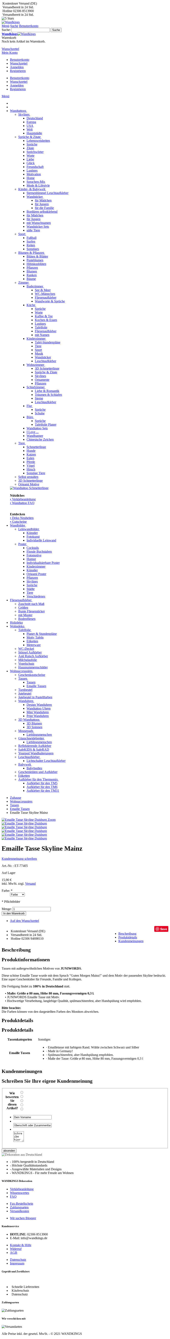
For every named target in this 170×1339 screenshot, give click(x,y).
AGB (13, 1252)
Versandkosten (19, 1211)
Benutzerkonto (19, 59)
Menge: (7, 909)
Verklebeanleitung (22, 1189)
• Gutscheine (18, 521)
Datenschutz (18, 1259)
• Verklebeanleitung (23, 499)
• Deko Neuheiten (22, 518)
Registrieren (18, 71)
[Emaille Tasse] (24, 838)
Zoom (52, 819)
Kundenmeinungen (130, 941)
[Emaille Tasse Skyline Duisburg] (24, 823)
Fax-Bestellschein (21, 1203)
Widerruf (16, 1249)
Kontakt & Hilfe (20, 1245)
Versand (30, 883)
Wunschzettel (18, 63)
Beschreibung (127, 933)
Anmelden (17, 67)
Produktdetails (127, 937)
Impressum (17, 1263)
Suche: (6, 30)
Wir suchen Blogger (23, 1218)
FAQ (13, 1196)
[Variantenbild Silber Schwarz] (24, 834)
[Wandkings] (11, 22)
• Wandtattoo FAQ (22, 503)
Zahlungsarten (19, 1207)
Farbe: (7, 890)
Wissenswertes (19, 1193)
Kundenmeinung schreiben (19, 858)
